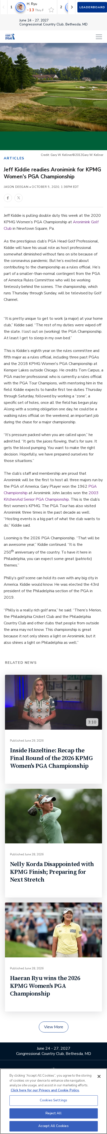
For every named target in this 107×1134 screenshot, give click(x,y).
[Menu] (61, 37)
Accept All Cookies (53, 1126)
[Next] (71, 7)
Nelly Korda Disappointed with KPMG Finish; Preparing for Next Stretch (52, 872)
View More (53, 1027)
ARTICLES (14, 158)
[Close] (99, 1076)
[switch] (51, 10)
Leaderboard (92, 7)
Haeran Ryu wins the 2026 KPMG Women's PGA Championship (45, 986)
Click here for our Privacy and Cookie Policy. (45, 1090)
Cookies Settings (53, 1100)
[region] (53, 1101)
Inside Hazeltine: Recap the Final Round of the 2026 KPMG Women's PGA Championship (51, 758)
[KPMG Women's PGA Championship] (10, 37)
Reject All (53, 1113)
